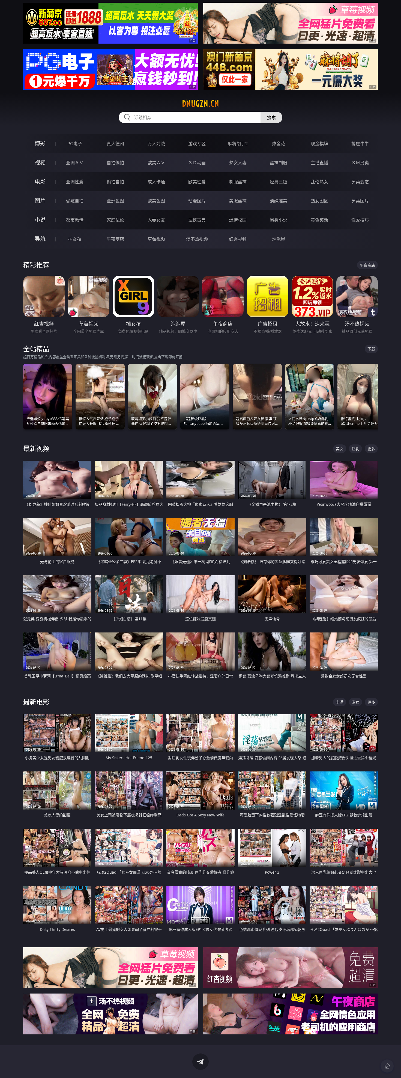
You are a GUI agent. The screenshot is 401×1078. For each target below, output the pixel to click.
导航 (40, 239)
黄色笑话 (319, 220)
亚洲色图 (115, 201)
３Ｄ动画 (197, 163)
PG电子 (74, 144)
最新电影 (36, 701)
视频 (40, 162)
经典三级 (278, 182)
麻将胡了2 (238, 144)
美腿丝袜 (238, 201)
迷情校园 (238, 220)
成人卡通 (156, 182)
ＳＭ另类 (360, 163)
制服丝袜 (238, 182)
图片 (40, 200)
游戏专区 (197, 144)
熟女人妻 (238, 163)
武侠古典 (197, 220)
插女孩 (74, 239)
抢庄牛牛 (360, 144)
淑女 (355, 702)
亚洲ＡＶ (74, 163)
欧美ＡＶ (156, 163)
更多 (371, 448)
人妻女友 (156, 220)
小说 (40, 219)
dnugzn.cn (200, 103)
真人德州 (115, 144)
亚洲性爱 (74, 182)
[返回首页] (387, 1066)
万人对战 (156, 144)
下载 (371, 349)
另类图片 (360, 201)
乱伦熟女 (319, 182)
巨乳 (355, 448)
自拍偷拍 (115, 163)
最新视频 (36, 448)
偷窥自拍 (74, 201)
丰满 (339, 702)
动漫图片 (197, 201)
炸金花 (278, 144)
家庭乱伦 (115, 220)
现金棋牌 (319, 144)
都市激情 (74, 220)
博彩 (40, 143)
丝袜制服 (278, 163)
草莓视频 (156, 239)
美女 (339, 448)
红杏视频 (238, 239)
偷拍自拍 (115, 182)
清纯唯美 (278, 201)
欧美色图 (156, 201)
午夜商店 (115, 239)
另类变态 (360, 182)
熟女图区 (319, 201)
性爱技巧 (360, 220)
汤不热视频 (197, 239)
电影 (40, 181)
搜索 (271, 117)
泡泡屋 (278, 239)
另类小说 (278, 220)
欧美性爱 (197, 182)
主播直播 (319, 163)
